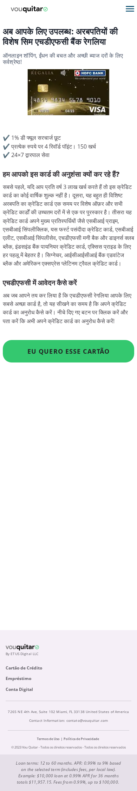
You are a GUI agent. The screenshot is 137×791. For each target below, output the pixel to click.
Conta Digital (19, 689)
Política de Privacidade (81, 739)
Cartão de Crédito (24, 668)
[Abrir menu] (130, 9)
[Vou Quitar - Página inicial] (29, 8)
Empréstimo (18, 678)
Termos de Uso (48, 739)
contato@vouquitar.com (87, 720)
